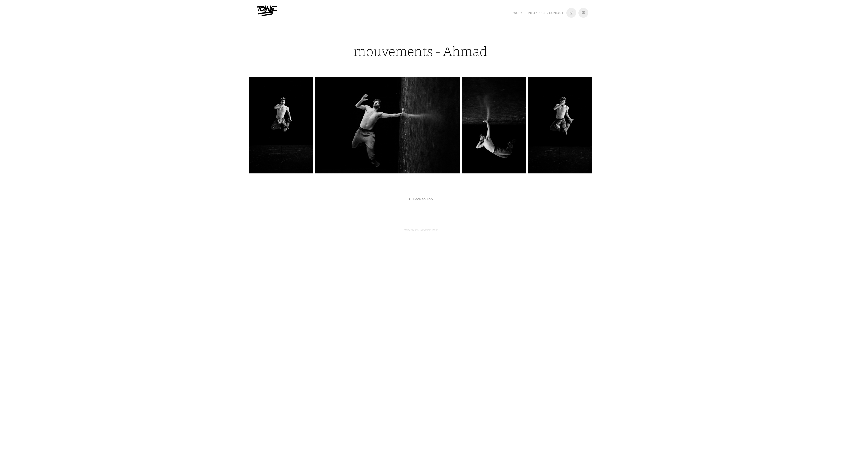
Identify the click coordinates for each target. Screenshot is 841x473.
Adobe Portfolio (428, 229)
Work (518, 13)
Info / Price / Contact (545, 13)
